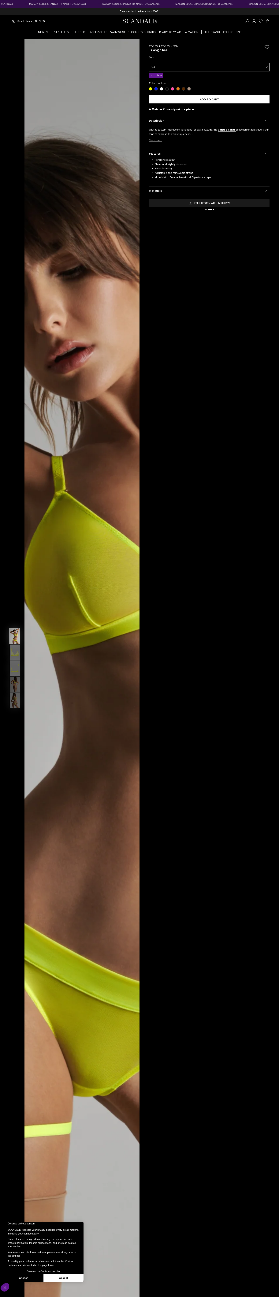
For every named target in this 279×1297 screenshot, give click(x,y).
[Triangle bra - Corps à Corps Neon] (151, 88)
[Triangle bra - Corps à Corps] (162, 88)
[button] (247, 21)
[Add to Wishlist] (267, 47)
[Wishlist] (260, 21)
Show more (155, 140)
